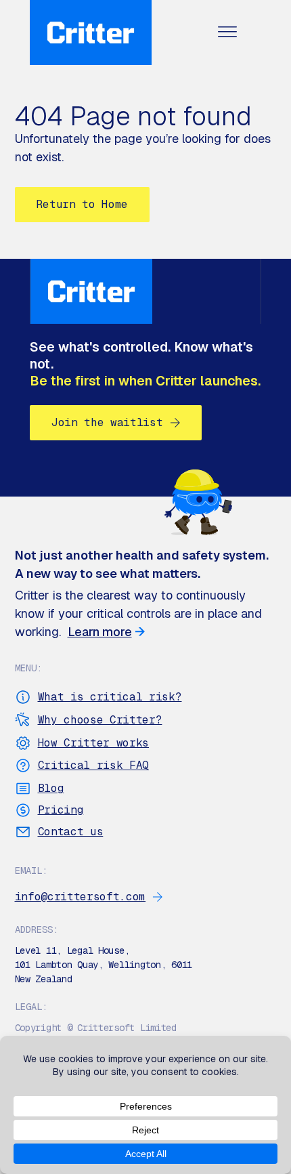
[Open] (227, 32)
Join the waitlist (107, 422)
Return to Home (83, 204)
